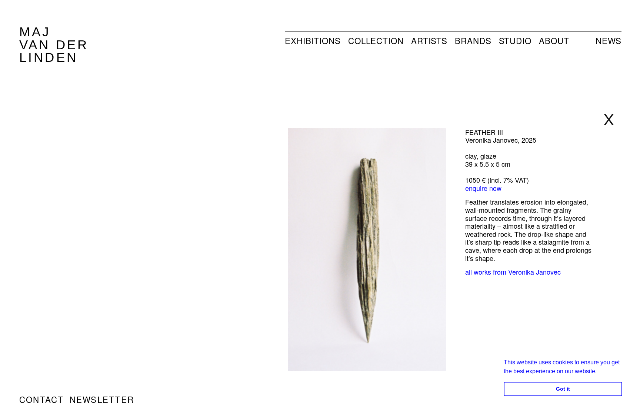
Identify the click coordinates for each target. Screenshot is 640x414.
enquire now (483, 188)
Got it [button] (563, 389)
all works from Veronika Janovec (513, 271)
